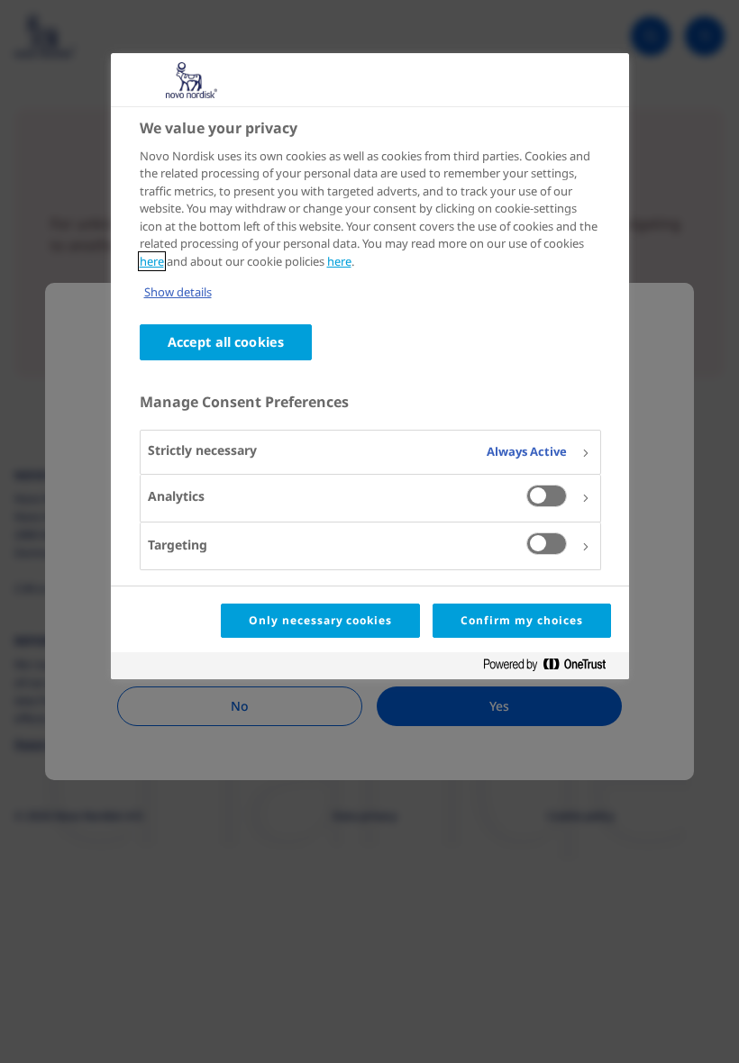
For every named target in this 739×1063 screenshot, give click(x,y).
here (152, 261)
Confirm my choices (521, 620)
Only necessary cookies (320, 620)
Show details (178, 292)
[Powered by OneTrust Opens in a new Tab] (551, 668)
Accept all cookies (226, 341)
